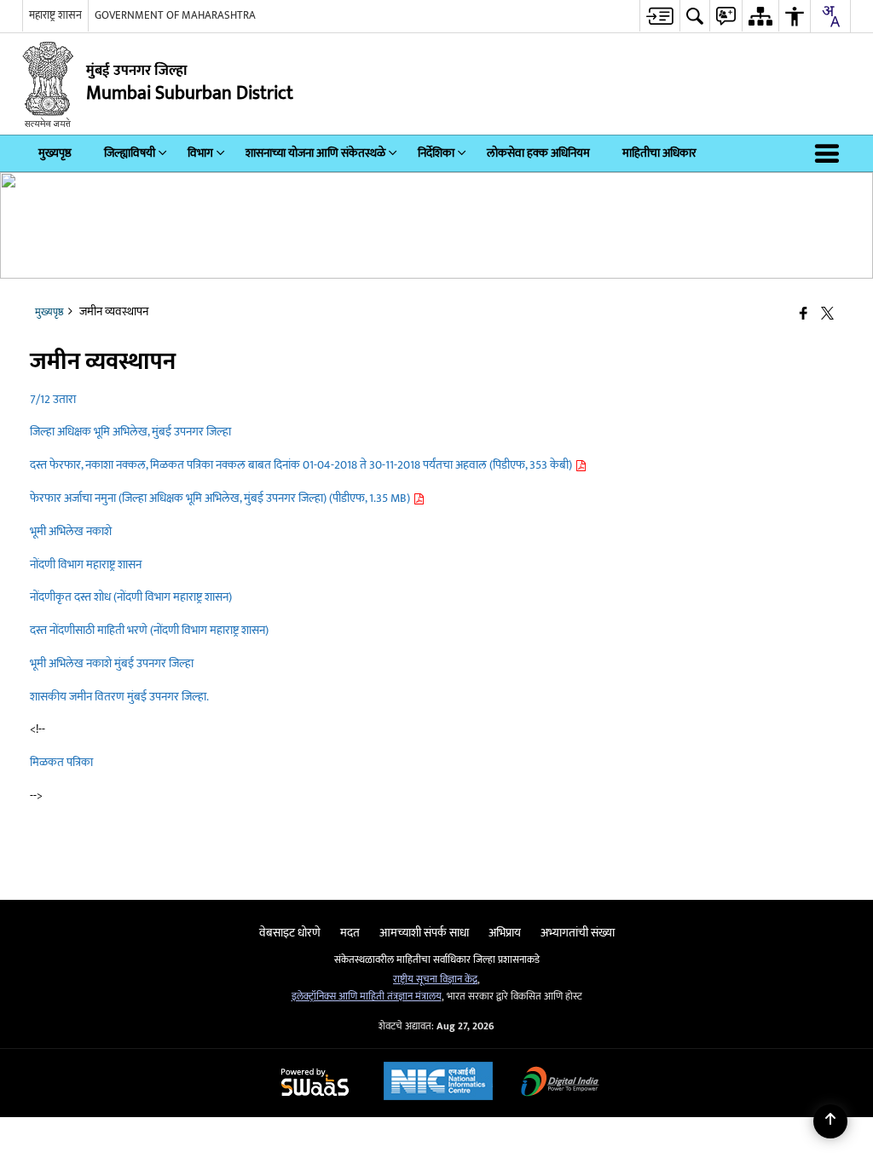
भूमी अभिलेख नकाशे (71, 531)
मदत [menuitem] (350, 932)
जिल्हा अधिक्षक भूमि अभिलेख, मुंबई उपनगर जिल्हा (130, 431)
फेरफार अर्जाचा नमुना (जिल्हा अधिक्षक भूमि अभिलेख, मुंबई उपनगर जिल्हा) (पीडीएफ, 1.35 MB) (221, 498)
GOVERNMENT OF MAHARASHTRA (175, 15)
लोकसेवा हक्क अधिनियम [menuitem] (538, 153)
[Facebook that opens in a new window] (803, 315)
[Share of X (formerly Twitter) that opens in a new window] (827, 315)
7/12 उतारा (53, 399)
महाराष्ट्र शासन (55, 15)
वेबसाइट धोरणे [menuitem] (290, 932)
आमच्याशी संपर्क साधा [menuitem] (424, 932)
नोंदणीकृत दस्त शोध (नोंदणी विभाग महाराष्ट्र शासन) (131, 597)
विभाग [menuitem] (200, 153)
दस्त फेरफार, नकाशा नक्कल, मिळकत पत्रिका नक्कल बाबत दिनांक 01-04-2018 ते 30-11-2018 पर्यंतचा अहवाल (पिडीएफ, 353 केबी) (302, 465)
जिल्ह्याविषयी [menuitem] (129, 153)
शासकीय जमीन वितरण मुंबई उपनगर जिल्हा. (119, 696)
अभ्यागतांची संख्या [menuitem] (578, 932)
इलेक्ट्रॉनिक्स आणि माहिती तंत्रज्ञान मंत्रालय (367, 996)
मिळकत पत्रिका (61, 762)
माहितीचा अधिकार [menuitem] (659, 153)
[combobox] (830, 16)
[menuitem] (659, 16)
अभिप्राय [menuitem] (505, 932)
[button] (830, 153)
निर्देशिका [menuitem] (436, 153)
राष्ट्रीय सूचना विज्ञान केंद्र (435, 979)
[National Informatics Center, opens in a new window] (438, 1083)
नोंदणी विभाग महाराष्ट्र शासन (86, 564)
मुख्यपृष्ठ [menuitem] (55, 153)
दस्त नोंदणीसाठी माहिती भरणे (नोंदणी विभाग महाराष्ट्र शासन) (149, 630)
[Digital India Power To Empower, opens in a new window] (560, 1083)
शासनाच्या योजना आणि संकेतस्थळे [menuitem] (315, 153)
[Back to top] (830, 1121)
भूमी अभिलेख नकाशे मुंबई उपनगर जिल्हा (112, 663)
